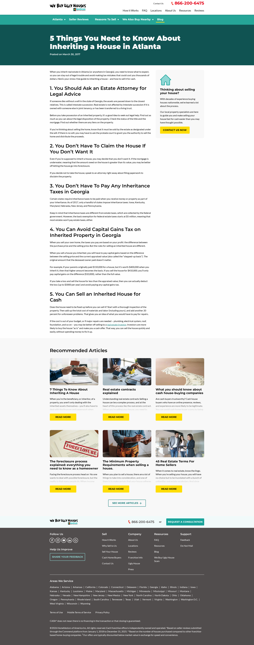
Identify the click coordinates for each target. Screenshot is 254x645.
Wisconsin (72, 603)
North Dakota (162, 595)
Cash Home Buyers (111, 557)
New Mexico (114, 595)
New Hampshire (81, 595)
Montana (184, 591)
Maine (89, 591)
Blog (160, 19)
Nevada (66, 595)
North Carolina (144, 595)
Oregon (54, 599)
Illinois (173, 587)
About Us (170, 10)
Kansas (53, 591)
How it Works (131, 10)
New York (128, 595)
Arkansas (77, 587)
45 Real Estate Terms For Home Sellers (175, 463)
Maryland (100, 591)
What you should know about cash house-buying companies (179, 391)
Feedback (185, 539)
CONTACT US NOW (175, 130)
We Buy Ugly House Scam (164, 559)
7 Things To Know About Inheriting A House (69, 391)
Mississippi (159, 591)
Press (131, 569)
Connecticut (117, 587)
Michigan (131, 591)
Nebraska (55, 595)
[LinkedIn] (69, 540)
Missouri (172, 591)
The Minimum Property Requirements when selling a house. (126, 465)
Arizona (66, 587)
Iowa (192, 587)
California (90, 587)
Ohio (174, 595)
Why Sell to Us (109, 545)
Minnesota (144, 591)
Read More (63, 417)
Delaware (131, 587)
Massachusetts (116, 591)
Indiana (183, 587)
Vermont (146, 599)
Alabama (54, 587)
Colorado (103, 587)
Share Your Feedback (67, 556)
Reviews (199, 10)
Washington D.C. (189, 599)
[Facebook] (52, 540)
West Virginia (57, 603)
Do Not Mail (186, 545)
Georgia (154, 587)
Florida (143, 587)
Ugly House (134, 563)
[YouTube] (64, 540)
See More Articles (125, 503)
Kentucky (65, 591)
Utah (136, 599)
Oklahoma (185, 595)
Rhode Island (84, 599)
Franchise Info (135, 557)
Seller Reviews (78, 19)
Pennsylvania (67, 599)
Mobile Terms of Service (79, 612)
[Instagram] (58, 540)
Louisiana (78, 591)
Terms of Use (56, 612)
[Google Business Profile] (75, 540)
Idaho (164, 587)
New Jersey (99, 595)
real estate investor (116, 324)
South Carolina (101, 599)
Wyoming (85, 603)
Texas (128, 599)
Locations (156, 10)
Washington (171, 599)
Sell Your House (110, 551)
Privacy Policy (102, 612)
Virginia (158, 599)
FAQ (144, 10)
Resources (185, 10)
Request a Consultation (185, 521)
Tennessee (117, 599)
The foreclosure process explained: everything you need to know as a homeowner (74, 465)
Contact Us (158, 3)
